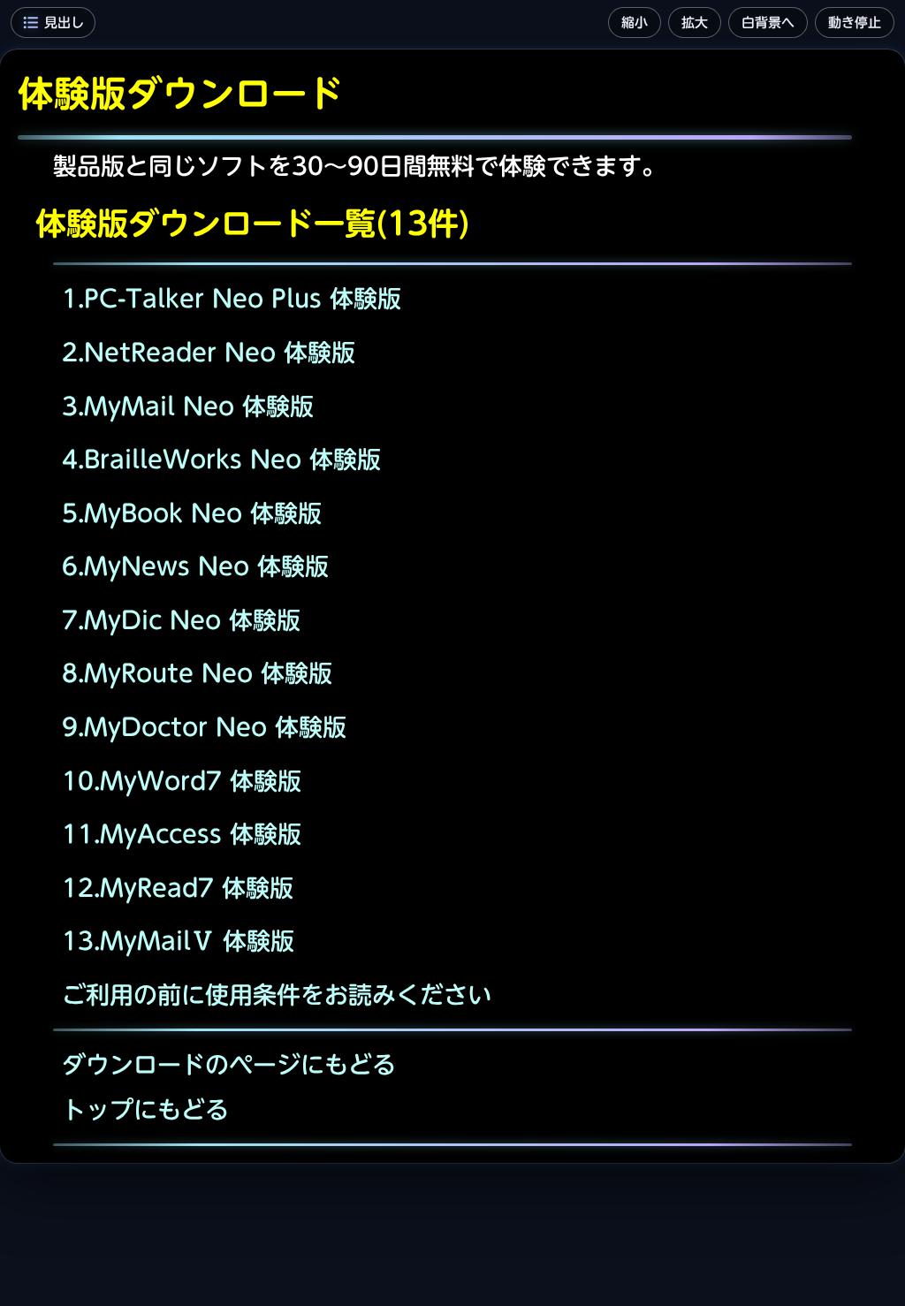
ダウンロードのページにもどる (229, 1064)
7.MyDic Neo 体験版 (181, 620)
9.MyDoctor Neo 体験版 (204, 727)
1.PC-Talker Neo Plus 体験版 (231, 298)
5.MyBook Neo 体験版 (192, 513)
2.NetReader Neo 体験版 (208, 352)
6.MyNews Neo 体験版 (195, 566)
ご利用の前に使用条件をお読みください (276, 994)
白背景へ (768, 22)
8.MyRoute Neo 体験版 (197, 673)
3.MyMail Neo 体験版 (188, 406)
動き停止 (854, 22)
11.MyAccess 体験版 (181, 834)
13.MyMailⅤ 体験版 (178, 941)
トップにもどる (145, 1109)
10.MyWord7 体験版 (181, 781)
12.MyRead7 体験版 (177, 888)
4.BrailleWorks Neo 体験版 (221, 459)
